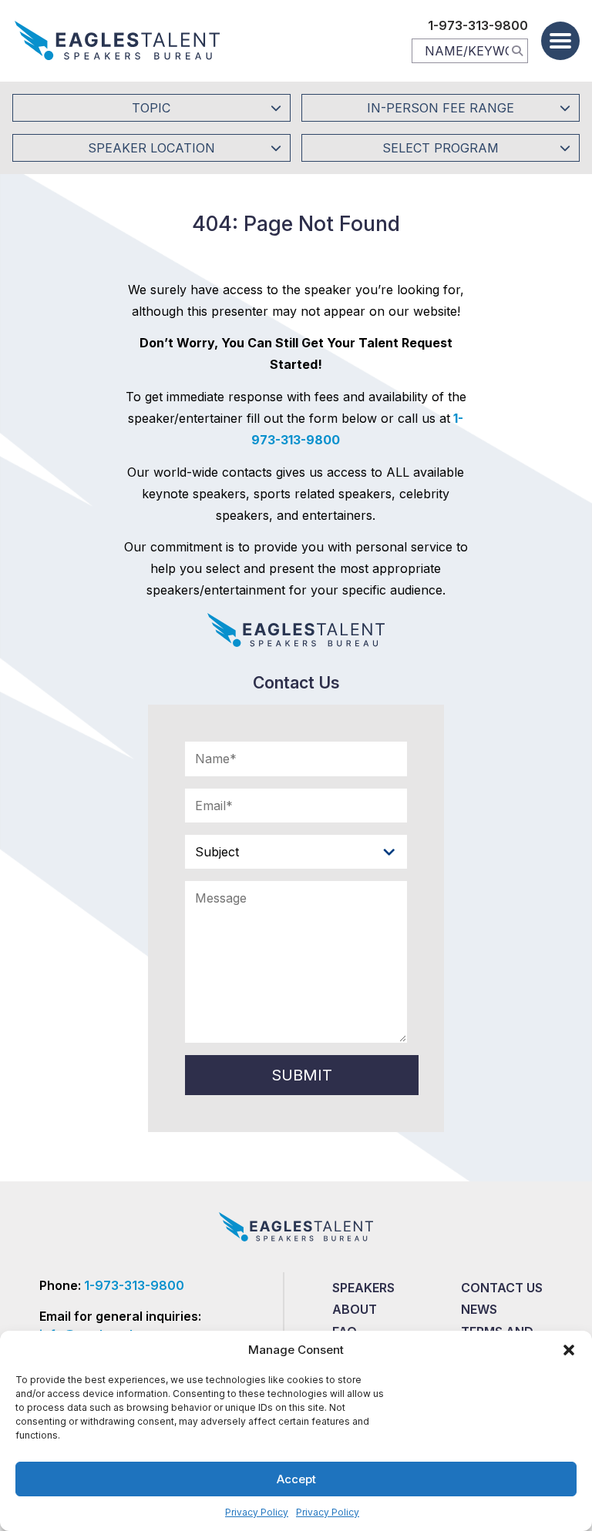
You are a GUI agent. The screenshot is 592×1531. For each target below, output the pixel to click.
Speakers (363, 1287)
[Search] (517, 50)
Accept (296, 1479)
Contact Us (502, 1287)
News (479, 1309)
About (354, 1309)
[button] (569, 1350)
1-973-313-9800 (478, 25)
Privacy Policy (256, 1512)
